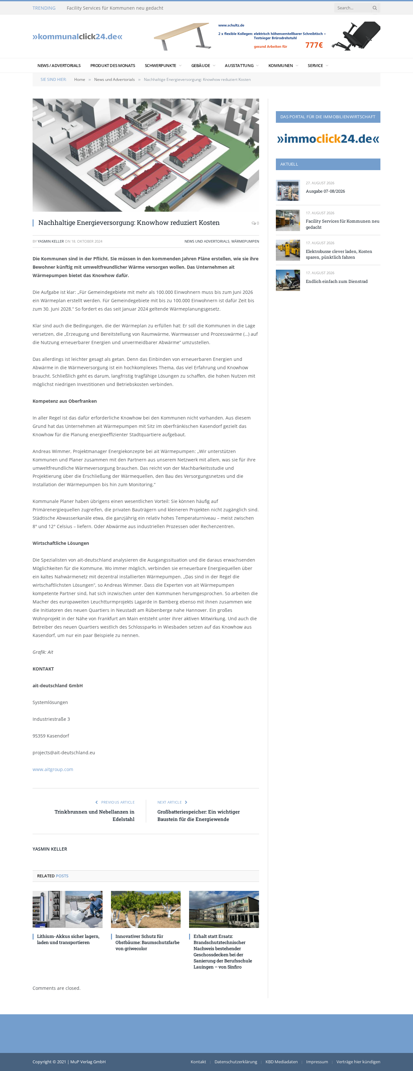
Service (315, 65)
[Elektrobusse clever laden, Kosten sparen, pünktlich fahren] (288, 250)
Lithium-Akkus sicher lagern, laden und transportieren (68, 939)
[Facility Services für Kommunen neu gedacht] (288, 220)
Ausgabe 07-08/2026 (325, 191)
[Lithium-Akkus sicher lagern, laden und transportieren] (68, 909)
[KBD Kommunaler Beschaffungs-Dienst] (77, 36)
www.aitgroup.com (53, 769)
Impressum (317, 1062)
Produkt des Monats (112, 65)
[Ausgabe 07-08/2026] (288, 190)
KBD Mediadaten (282, 1062)
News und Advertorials (207, 241)
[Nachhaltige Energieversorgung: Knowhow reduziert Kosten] (146, 155)
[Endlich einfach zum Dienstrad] (288, 280)
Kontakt (198, 1062)
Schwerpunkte (160, 65)
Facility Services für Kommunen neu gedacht (115, 8)
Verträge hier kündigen (358, 1062)
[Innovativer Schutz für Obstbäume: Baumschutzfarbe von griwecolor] (146, 909)
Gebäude (200, 65)
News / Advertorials (59, 65)
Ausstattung (239, 65)
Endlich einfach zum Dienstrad (337, 281)
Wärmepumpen (245, 241)
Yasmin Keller (51, 241)
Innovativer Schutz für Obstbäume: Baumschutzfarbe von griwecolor (147, 942)
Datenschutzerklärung (236, 1062)
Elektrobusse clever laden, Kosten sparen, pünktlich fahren (339, 254)
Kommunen (280, 65)
